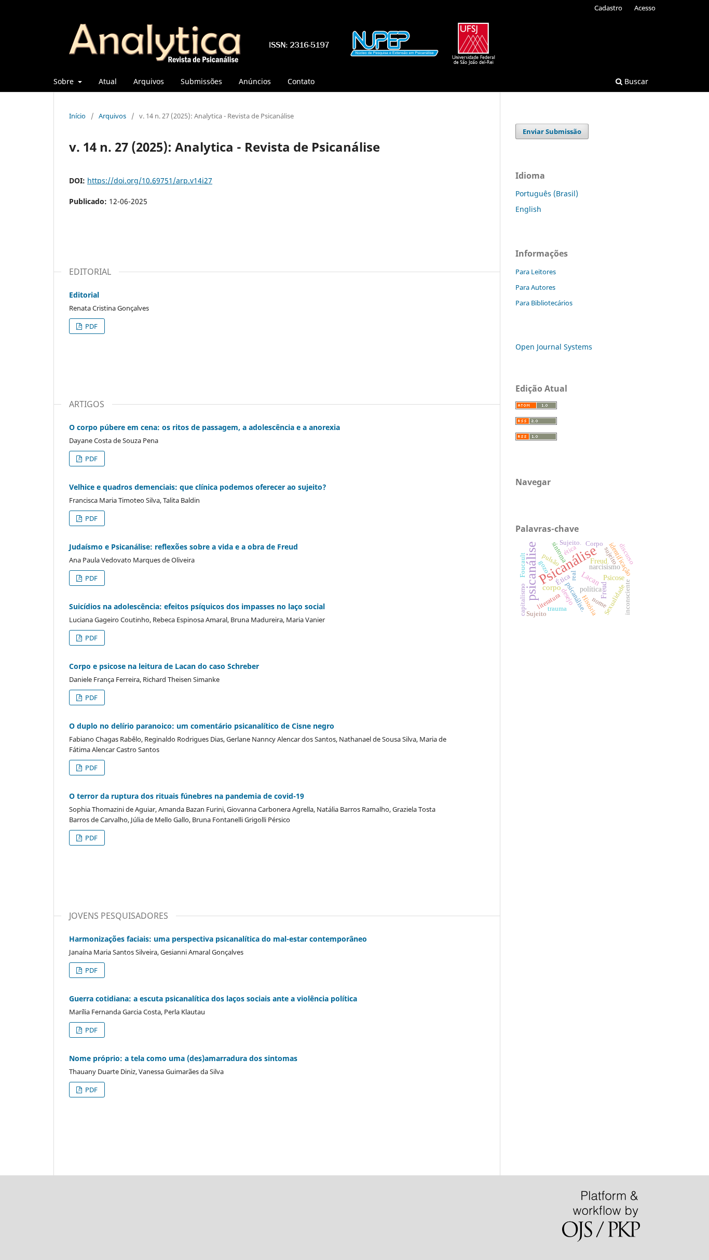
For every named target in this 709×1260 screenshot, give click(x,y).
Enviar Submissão (552, 131)
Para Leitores (535, 271)
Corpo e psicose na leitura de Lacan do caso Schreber (164, 666)
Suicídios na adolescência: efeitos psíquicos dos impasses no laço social (197, 606)
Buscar (635, 81)
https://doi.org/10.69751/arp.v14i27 (149, 180)
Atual (108, 81)
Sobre (64, 81)
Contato (301, 81)
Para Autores (535, 287)
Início (77, 115)
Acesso (645, 7)
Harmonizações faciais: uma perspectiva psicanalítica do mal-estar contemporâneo (218, 939)
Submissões (201, 81)
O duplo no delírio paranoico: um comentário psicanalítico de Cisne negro (201, 726)
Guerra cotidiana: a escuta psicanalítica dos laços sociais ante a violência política (213, 998)
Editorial (84, 295)
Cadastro (608, 7)
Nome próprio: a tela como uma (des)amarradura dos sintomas (183, 1058)
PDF (91, 326)
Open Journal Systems (553, 347)
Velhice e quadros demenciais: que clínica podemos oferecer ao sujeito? (197, 487)
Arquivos (148, 81)
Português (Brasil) (546, 193)
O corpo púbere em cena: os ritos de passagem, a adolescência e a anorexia (204, 427)
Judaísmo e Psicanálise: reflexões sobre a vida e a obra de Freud (183, 547)
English (528, 209)
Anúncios (255, 81)
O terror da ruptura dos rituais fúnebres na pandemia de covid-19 (186, 796)
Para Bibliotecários (543, 302)
